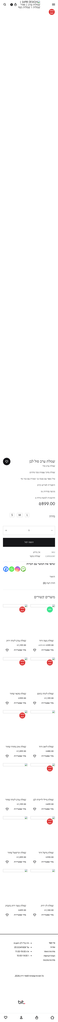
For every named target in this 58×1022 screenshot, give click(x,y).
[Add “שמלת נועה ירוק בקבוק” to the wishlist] (7, 915)
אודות (52, 947)
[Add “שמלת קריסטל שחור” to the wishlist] (7, 862)
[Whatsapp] (11, 569)
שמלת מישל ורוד (46, 852)
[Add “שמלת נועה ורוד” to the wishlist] (34, 650)
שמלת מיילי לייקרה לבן (43, 799)
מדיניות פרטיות (49, 960)
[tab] (29, 577)
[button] (27, 515)
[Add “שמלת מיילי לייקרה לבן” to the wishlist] (34, 809)
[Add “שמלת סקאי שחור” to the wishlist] (7, 703)
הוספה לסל (29, 542)
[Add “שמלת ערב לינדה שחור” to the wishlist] (7, 809)
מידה (52, 516)
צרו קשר (52, 942)
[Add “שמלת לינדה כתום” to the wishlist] (34, 703)
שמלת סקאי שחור (18, 693)
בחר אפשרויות (47, 650)
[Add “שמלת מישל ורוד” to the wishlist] (34, 862)
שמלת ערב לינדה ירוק (16, 640)
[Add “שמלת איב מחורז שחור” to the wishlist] (7, 756)
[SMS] (23, 569)
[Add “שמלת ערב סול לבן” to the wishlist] (6, 461)
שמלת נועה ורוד (46, 640)
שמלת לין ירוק (47, 905)
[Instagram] (17, 569)
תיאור (52, 576)
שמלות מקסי (35, 556)
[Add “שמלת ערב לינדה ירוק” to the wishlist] (7, 650)
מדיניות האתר (49, 951)
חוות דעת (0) (49, 583)
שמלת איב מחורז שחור (16, 746)
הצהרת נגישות (49, 955)
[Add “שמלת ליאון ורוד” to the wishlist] (34, 756)
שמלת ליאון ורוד (46, 746)
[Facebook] (5, 569)
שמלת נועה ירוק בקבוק (15, 905)
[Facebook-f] (35, 986)
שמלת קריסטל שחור (17, 852)
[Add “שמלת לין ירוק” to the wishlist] (34, 915)
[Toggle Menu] (53, 4)
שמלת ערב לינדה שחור (15, 799)
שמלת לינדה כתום (45, 693)
